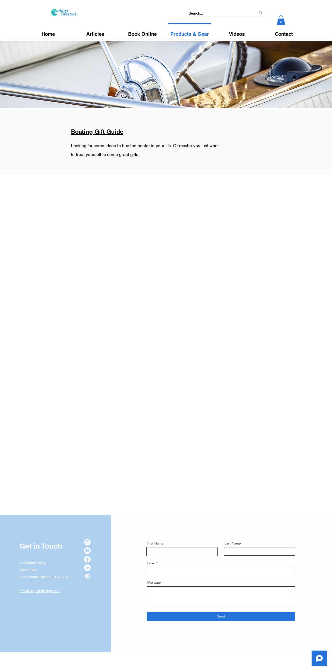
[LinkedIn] (87, 567)
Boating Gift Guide (97, 131)
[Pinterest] (87, 576)
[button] (281, 20)
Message (154, 582)
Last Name (233, 543)
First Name (155, 543)
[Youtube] (87, 550)
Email (151, 563)
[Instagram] (87, 542)
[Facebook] (87, 559)
